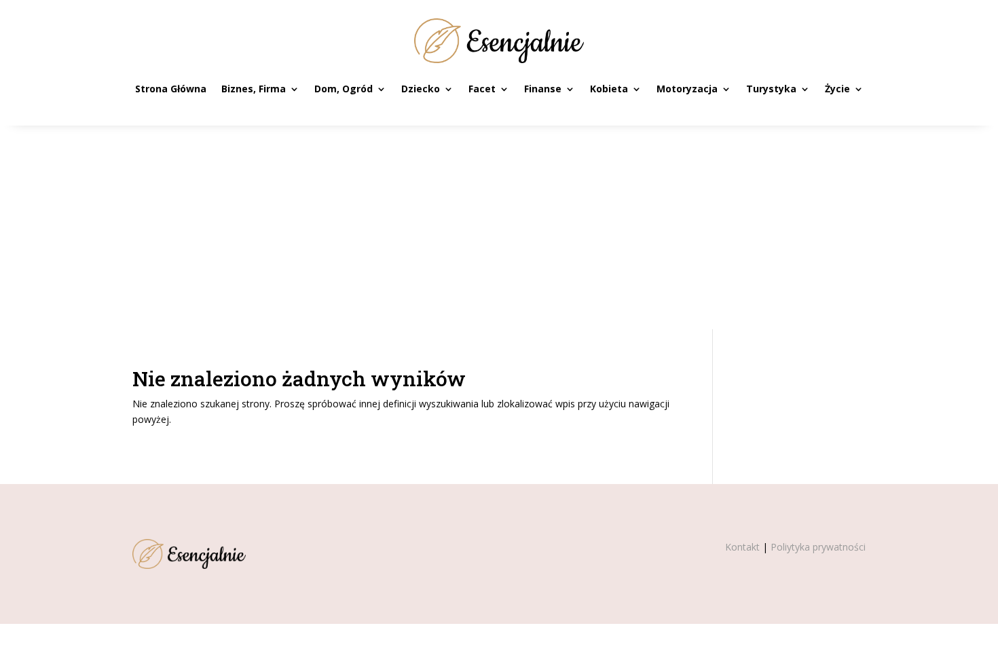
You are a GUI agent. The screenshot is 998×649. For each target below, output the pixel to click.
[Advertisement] (499, 227)
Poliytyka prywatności (818, 546)
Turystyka (771, 88)
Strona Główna (170, 88)
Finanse (542, 88)
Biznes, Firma (253, 88)
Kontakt (742, 546)
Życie (837, 88)
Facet (482, 88)
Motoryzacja (687, 88)
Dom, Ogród (343, 88)
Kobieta (609, 88)
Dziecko (420, 88)
